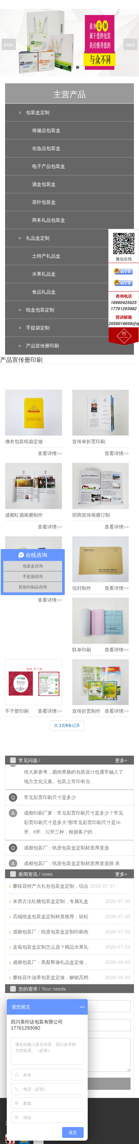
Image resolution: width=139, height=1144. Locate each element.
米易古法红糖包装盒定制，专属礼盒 (50, 901)
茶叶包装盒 (44, 202)
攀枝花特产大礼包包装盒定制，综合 (50, 886)
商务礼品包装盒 (48, 220)
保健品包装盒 (46, 130)
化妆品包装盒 (46, 148)
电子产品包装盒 (48, 166)
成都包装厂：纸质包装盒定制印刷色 (50, 931)
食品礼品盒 (44, 292)
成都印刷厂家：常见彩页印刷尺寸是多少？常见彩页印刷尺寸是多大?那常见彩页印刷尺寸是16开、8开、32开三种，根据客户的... (73, 818)
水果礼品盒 (44, 274)
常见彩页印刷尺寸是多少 (50, 793)
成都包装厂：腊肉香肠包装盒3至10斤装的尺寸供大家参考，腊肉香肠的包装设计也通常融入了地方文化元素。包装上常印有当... (73, 768)
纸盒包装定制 (40, 309)
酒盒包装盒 (44, 184)
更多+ (121, 760)
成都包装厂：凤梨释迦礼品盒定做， (50, 962)
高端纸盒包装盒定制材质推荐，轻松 (50, 916)
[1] (69, 43)
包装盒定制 (38, 112)
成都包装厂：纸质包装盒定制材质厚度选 (66, 843)
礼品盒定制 (38, 238)
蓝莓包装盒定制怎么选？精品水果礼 (50, 947)
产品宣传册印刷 (42, 345)
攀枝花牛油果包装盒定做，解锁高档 (50, 977)
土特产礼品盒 (46, 256)
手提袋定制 (38, 327)
